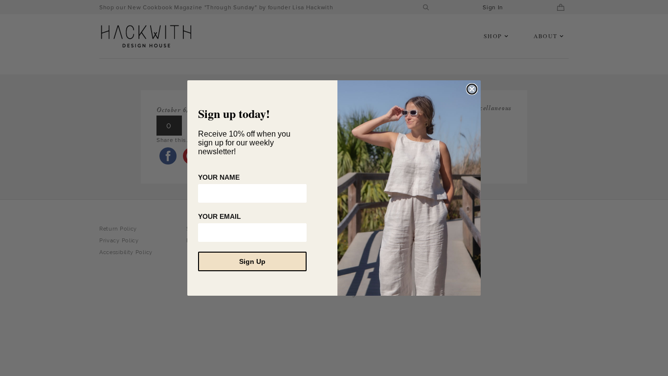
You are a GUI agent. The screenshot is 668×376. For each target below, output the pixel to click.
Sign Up (252, 261)
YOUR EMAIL (219, 216)
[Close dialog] (472, 89)
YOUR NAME (219, 177)
